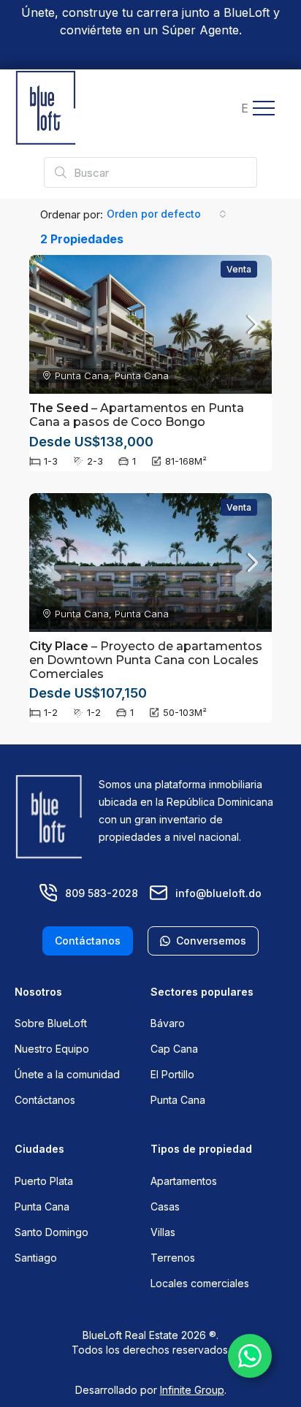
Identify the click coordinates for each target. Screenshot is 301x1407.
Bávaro (167, 1023)
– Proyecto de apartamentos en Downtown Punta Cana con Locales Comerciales (145, 660)
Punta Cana (177, 1100)
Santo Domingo (51, 1232)
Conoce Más (150, 55)
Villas (162, 1232)
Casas (165, 1206)
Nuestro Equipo (52, 1048)
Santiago (36, 1257)
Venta (238, 269)
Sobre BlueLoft (51, 1023)
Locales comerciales (199, 1283)
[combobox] (166, 214)
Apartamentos (183, 1181)
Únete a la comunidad (67, 1074)
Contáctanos (45, 1100)
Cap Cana (174, 1048)
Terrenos (172, 1257)
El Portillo (172, 1074)
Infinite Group (192, 1390)
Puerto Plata (44, 1181)
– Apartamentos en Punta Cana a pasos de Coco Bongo (136, 415)
